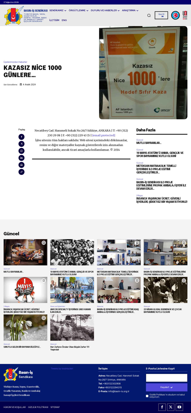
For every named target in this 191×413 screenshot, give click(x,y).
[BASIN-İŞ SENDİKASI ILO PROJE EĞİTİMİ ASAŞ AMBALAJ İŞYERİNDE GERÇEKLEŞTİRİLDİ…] (119, 290)
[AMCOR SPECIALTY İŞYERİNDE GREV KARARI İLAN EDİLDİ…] (72, 290)
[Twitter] (21, 144)
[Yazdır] (21, 165)
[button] (149, 15)
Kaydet (165, 387)
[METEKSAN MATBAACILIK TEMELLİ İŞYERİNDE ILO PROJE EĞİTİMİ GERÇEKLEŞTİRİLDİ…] (119, 252)
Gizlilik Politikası (157, 394)
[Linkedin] (21, 158)
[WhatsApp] (21, 151)
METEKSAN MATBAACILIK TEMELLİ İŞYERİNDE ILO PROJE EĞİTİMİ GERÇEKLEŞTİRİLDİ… (156, 169)
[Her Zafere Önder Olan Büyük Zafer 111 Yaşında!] (72, 327)
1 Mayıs (139, 195)
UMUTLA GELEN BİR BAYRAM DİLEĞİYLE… (22, 347)
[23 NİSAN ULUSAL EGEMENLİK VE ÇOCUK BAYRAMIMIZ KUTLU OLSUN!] (165, 290)
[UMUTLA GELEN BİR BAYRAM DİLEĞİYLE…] (25, 327)
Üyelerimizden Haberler (15, 62)
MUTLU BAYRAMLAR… (148, 143)
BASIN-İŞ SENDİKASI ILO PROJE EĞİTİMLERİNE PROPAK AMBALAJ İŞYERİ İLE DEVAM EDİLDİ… (161, 185)
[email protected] (103, 135)
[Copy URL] (21, 172)
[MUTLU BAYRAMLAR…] (25, 252)
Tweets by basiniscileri (62, 368)
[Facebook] (21, 137)
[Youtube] (179, 407)
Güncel (139, 140)
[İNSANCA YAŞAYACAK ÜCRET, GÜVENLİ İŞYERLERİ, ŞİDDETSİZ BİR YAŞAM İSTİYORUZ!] (25, 290)
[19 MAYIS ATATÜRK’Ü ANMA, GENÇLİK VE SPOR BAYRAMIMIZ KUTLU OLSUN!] (72, 252)
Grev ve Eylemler (57, 306)
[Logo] (179, 15)
